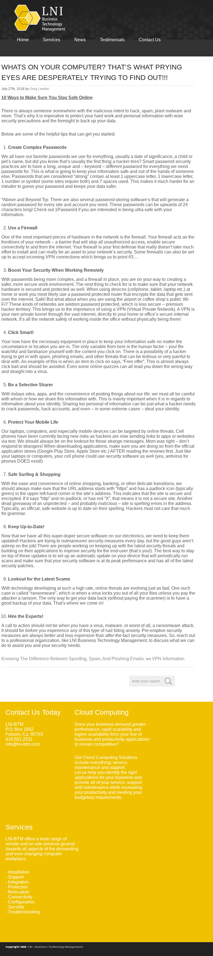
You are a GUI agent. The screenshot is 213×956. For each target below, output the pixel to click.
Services (51, 39)
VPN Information (168, 658)
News (80, 39)
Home (23, 39)
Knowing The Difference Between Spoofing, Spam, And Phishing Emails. (73, 658)
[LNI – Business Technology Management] (41, 18)
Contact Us (150, 39)
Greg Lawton (39, 89)
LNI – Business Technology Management (55, 947)
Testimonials (112, 39)
